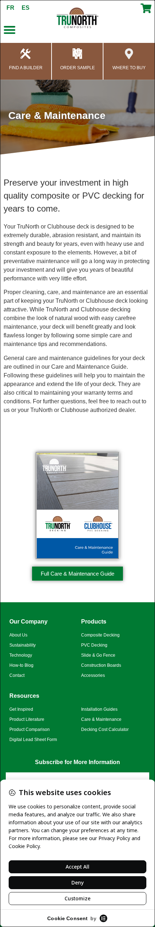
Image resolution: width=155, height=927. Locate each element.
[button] (9, 29)
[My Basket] (146, 11)
